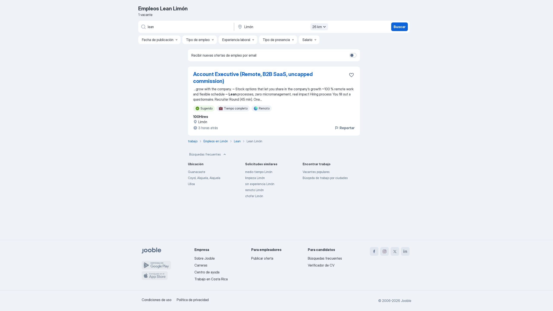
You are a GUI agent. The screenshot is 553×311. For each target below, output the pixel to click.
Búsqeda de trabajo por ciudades (325, 178)
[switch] (353, 55)
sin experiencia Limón (259, 184)
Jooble (406, 300)
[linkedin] (405, 251)
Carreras (200, 265)
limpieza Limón (255, 178)
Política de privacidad (193, 300)
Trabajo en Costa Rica (211, 279)
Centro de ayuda (206, 272)
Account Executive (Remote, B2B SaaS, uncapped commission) (253, 77)
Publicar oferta (262, 258)
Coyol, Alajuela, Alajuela (204, 178)
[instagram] (384, 251)
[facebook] (374, 251)
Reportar (347, 128)
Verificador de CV (321, 265)
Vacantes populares (316, 172)
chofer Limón (254, 196)
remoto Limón (254, 190)
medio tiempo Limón (258, 172)
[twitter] (395, 251)
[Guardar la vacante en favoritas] (351, 74)
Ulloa (191, 184)
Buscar (399, 27)
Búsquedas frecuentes (205, 154)
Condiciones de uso (157, 300)
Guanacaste (196, 172)
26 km (317, 27)
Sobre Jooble (204, 258)
